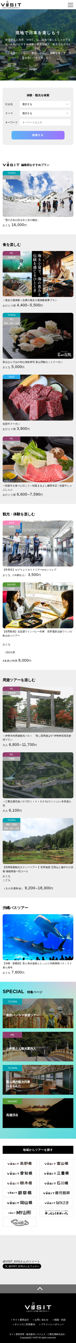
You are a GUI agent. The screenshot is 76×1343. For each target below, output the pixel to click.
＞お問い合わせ (40, 1319)
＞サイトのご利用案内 (23, 1324)
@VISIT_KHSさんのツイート (21, 1261)
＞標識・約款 (59, 1319)
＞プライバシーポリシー (51, 1324)
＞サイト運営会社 (19, 1319)
